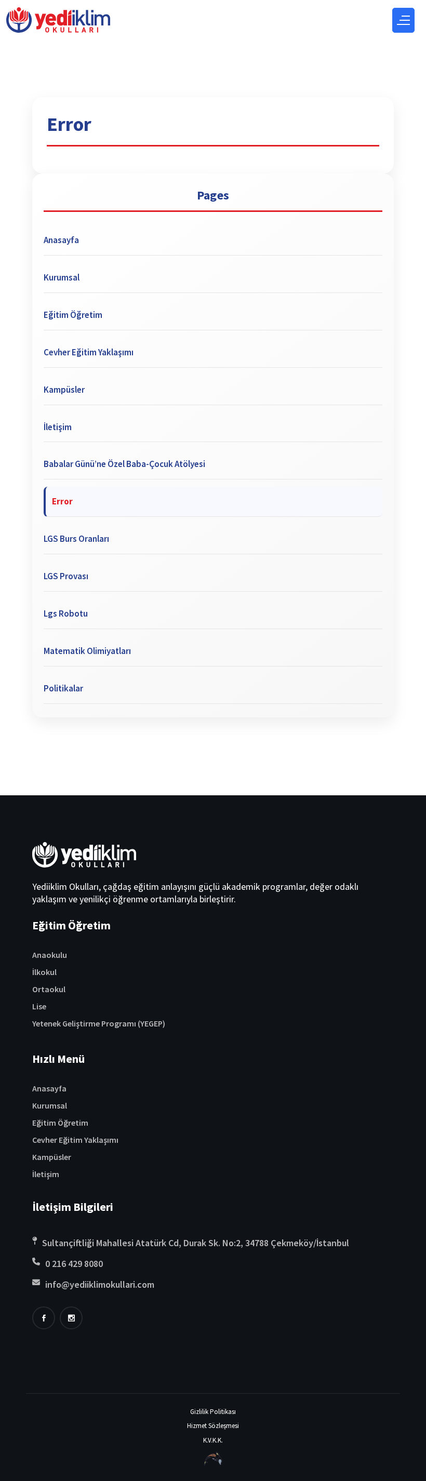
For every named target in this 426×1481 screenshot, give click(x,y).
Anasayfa (61, 240)
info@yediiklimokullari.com (99, 1284)
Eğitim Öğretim (73, 315)
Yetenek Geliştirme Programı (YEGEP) (98, 1023)
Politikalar (63, 688)
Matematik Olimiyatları (87, 651)
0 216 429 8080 (74, 1264)
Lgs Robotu (66, 613)
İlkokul (44, 972)
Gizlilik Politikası (213, 1411)
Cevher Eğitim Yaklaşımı (89, 352)
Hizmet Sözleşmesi (213, 1425)
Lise (39, 1006)
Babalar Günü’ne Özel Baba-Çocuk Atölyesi (124, 464)
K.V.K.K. (213, 1440)
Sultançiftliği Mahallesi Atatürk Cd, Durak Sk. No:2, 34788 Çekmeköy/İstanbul (195, 1243)
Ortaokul (48, 989)
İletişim (58, 427)
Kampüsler (64, 389)
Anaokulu (49, 955)
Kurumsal (61, 277)
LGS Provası (66, 576)
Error (62, 501)
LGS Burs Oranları (76, 538)
